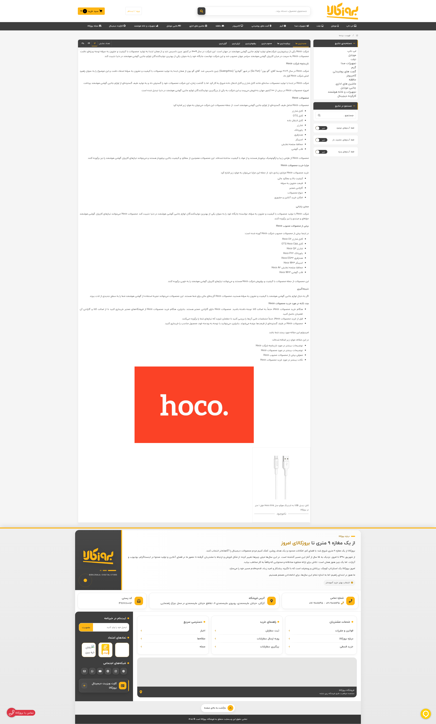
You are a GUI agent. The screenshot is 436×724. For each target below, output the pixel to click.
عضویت (86, 627)
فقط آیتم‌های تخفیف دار (343, 139)
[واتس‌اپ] (92, 671)
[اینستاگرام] (116, 671)
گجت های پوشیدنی (261, 26)
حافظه (219, 26)
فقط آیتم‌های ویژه (346, 151)
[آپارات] (108, 671)
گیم (282, 26)
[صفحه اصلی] (357, 35)
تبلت (319, 26)
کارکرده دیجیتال (116, 26)
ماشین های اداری (197, 26)
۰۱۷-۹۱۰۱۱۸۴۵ (316, 603)
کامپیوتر (237, 26)
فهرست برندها (344, 35)
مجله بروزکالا (93, 26)
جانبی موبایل (172, 26)
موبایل (334, 26)
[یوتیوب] (100, 671)
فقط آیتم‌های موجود (345, 128)
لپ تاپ (350, 26)
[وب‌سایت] (123, 671)
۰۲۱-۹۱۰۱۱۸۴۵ (333, 603)
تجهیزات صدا (300, 26)
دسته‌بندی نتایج (343, 43)
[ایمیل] (84, 671)
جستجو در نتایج (343, 106)
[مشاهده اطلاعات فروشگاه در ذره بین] (88, 650)
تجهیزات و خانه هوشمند (145, 26)
